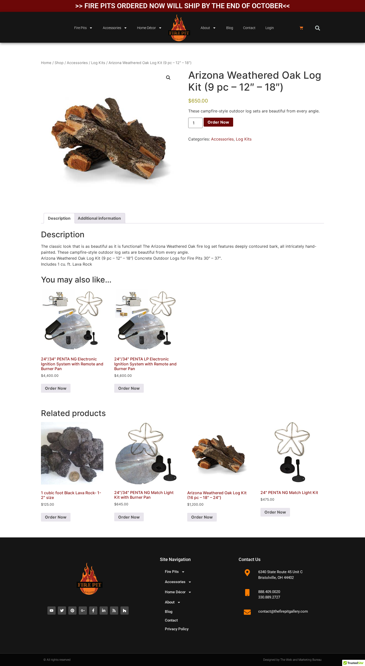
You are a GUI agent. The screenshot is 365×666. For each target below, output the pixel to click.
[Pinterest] (72, 610)
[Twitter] (62, 610)
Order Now (218, 122)
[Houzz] (124, 610)
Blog (229, 28)
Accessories (112, 28)
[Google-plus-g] (83, 610)
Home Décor (146, 28)
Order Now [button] (56, 388)
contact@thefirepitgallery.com (283, 611)
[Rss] (114, 610)
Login (269, 28)
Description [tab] (59, 218)
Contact (249, 28)
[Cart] (301, 28)
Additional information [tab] (99, 218)
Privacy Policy (176, 629)
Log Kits (98, 63)
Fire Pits (80, 28)
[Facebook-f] (93, 610)
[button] (318, 28)
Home (46, 63)
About (205, 28)
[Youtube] (51, 610)
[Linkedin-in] (104, 610)
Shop (59, 63)
